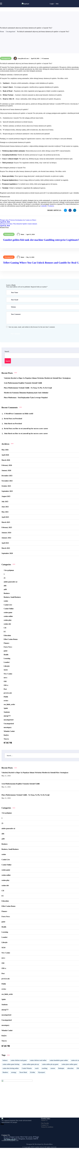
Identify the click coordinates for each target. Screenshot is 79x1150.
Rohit (22, 234)
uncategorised (8, 720)
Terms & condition (47, 1127)
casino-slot (7, 624)
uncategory (8, 727)
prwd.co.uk (8, 693)
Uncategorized (10, 31)
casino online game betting (11, 1064)
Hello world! (29, 413)
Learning (7, 658)
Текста (6, 739)
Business (7, 593)
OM (5, 681)
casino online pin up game (50, 1064)
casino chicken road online (38, 1060)
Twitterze (51, 206)
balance (5, 1060)
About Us (44, 1120)
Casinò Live (8, 605)
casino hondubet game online (59, 1060)
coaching (44, 1068)
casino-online (8, 616)
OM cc (6, 685)
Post (5, 689)
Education (7, 635)
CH (5, 628)
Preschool (18, 418)
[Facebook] (1, 1124)
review (6, 700)
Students (7, 712)
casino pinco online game (69, 1064)
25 (4, 578)
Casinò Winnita (27, 1068)
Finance (6, 643)
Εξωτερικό (41, 1072)
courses (53, 1068)
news (5, 677)
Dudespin (61, 1068)
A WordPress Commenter (13, 413)
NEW (6, 670)
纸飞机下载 (8, 743)
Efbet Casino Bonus (11, 639)
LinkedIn (44, 206)
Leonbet (6, 662)
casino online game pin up (31, 1064)
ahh (5, 585)
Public (6, 697)
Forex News (8, 647)
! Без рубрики (9, 570)
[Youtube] (3, 1124)
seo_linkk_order (9, 704)
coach (36, 1068)
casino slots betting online (11, 1068)
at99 (5, 589)
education (70, 1068)
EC (5, 631)
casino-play (8, 620)
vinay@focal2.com (23, 58)
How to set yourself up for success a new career (31, 428)
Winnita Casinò (9, 731)
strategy (13, 1072)
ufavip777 (7, 716)
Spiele (6, 708)
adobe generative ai (10, 582)
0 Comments (45, 58)
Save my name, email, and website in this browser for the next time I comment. (32, 327)
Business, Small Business (12, 597)
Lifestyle (7, 666)
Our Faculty (45, 1123)
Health (6, 654)
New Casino (8, 674)
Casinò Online (9, 608)
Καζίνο (6, 735)
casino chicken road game (19, 1060)
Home (2, 31)
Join (57, 4)
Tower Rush (23, 1072)
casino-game (8, 612)
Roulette (5, 1072)
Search (8, 361)
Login (52, 4)
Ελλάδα (32, 1072)
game (5, 651)
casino (6, 601)
